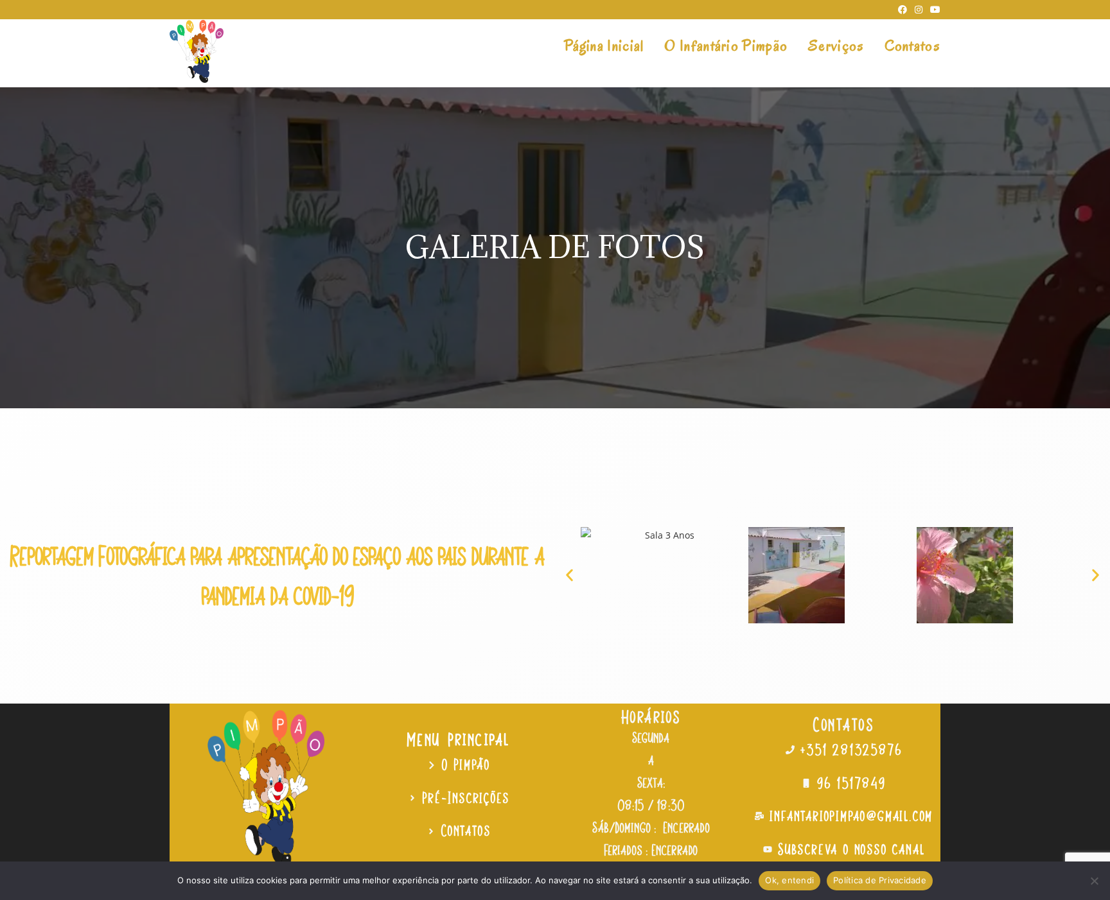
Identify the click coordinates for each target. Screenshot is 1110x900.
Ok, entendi (789, 880)
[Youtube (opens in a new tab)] (933, 9)
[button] (569, 575)
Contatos (844, 724)
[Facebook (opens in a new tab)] (902, 9)
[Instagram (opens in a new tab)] (918, 9)
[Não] (1094, 880)
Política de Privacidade (879, 880)
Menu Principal (459, 739)
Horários (651, 716)
